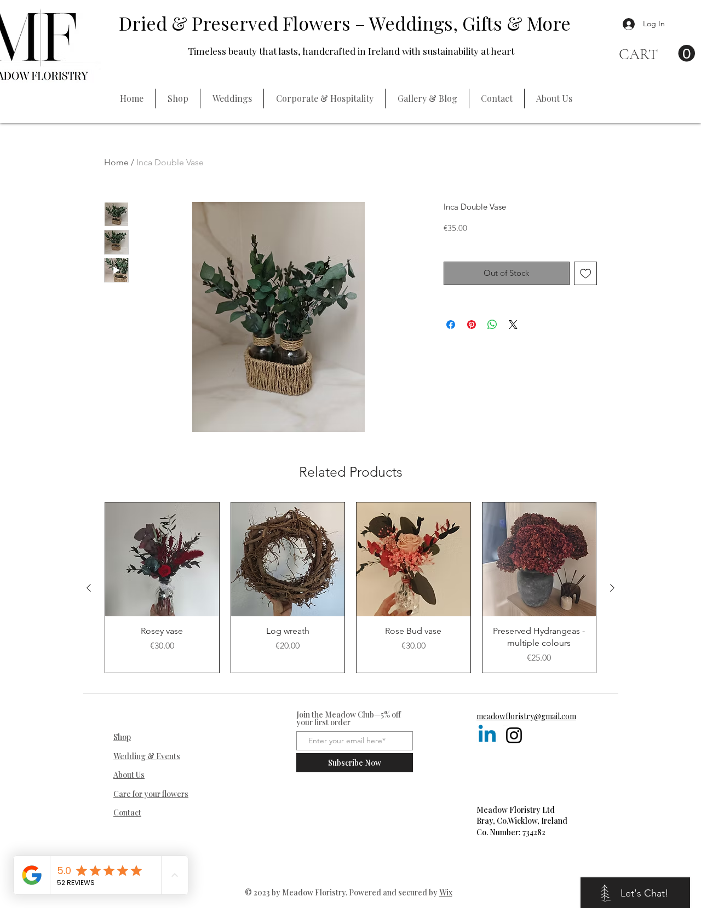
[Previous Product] (88, 587)
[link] (657, 53)
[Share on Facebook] (450, 324)
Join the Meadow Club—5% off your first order (348, 718)
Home (116, 162)
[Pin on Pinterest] (471, 324)
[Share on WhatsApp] (492, 324)
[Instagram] (514, 735)
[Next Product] (612, 587)
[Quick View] (162, 559)
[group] (350, 587)
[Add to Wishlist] (585, 273)
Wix (445, 892)
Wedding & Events (146, 756)
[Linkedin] (487, 735)
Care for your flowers (150, 794)
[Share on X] (513, 324)
